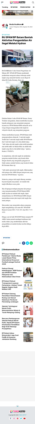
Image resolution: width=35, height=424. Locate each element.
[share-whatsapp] (31, 243)
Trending (5, 7)
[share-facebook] (23, 243)
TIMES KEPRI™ (23, 415)
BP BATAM (14, 7)
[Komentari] (3, 243)
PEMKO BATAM (25, 7)
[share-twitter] (27, 243)
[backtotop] (17, 406)
